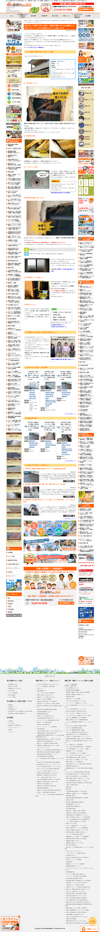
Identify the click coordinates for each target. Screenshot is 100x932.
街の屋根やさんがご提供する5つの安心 (23, 16)
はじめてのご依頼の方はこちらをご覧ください (48, 684)
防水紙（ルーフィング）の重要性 (73, 859)
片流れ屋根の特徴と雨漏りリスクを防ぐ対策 (14, 271)
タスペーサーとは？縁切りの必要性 (13, 191)
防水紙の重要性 (12, 318)
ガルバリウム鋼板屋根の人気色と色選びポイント (77, 732)
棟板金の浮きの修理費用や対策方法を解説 (14, 168)
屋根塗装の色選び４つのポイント (84, 407)
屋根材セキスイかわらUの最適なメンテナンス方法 (87, 351)
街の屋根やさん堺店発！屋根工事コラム (17, 713)
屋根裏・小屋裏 (12, 282)
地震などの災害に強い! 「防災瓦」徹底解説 (86, 399)
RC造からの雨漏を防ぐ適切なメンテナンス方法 (77, 830)
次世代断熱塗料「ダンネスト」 (84, 410)
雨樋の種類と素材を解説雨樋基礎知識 (14, 417)
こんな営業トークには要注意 (86, 461)
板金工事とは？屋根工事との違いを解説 (14, 164)
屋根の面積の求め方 (13, 260)
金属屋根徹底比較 (70, 872)
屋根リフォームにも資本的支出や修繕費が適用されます (50, 749)
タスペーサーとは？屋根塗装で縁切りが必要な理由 (78, 772)
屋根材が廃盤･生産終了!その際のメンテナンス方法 (77, 778)
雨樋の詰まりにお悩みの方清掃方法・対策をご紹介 (87, 525)
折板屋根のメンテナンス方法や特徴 (74, 751)
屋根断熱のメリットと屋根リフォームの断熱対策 (14, 413)
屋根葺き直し (88, 125)
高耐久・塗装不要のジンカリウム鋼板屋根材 (14, 376)
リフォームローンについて (43, 747)
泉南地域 (10, 612)
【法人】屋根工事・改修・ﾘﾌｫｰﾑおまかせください (87, 547)
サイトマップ (11, 576)
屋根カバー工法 (89, 99)
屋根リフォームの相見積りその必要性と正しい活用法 (87, 442)
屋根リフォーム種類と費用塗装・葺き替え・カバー (87, 317)
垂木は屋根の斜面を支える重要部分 (45, 756)
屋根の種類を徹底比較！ (83, 313)
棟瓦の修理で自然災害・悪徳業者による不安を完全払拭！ (79, 782)
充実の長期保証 (11, 695)
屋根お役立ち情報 (84, 372)
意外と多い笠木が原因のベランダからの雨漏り (14, 183)
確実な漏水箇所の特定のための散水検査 (61, 192)
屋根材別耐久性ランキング (12, 333)
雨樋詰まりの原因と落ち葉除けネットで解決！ (87, 529)
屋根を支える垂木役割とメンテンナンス (14, 384)
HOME (25, 20)
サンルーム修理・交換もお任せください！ (86, 513)
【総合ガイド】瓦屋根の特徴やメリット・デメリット (78, 736)
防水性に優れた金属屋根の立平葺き (74, 878)
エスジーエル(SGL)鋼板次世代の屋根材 (14, 368)
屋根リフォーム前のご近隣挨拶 (44, 699)
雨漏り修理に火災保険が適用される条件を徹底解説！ (78, 923)
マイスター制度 (11, 697)
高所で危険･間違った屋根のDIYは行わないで (76, 832)
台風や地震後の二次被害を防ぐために (86, 387)
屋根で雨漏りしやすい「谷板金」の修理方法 (14, 301)
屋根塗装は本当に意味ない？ (12, 156)
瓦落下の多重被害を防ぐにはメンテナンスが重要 (86, 380)
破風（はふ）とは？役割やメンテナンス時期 (14, 429)
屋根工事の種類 (85, 87)
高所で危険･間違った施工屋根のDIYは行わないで (14, 380)
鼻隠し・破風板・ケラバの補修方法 (14, 175)
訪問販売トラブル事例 (86, 465)
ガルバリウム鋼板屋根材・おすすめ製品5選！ (76, 717)
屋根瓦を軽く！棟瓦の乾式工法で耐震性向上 (86, 391)
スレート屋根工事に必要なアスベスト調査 (76, 821)
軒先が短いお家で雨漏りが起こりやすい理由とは (14, 308)
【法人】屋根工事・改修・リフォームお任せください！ (50, 731)
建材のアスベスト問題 (14, 316)
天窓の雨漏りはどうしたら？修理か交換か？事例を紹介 (79, 763)
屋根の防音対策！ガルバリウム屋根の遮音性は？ (87, 277)
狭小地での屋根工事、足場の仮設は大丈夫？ (76, 711)
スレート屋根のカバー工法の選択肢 (87, 320)
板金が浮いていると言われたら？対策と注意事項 (87, 472)
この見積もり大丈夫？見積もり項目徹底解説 (86, 454)
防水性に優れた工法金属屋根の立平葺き (13, 249)
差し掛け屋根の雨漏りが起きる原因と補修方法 (14, 279)
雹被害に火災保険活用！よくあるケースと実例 (86, 426)
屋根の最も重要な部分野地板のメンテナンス (14, 322)
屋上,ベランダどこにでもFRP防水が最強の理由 (14, 208)
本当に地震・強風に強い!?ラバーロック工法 (76, 895)
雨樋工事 (87, 112)
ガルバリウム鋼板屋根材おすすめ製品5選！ (86, 265)
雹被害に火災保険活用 (71, 918)
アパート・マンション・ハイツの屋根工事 (47, 726)
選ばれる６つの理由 (12, 686)
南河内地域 (11, 601)
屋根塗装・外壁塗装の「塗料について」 (75, 694)
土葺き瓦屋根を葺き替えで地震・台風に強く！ (14, 228)
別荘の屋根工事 (84, 543)
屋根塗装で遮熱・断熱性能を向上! (86, 414)
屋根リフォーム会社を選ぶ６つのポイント (87, 369)
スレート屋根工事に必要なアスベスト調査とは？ (14, 421)
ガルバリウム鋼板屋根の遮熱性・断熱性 (86, 258)
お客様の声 (44, 16)
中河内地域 (11, 609)
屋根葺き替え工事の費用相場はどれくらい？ (86, 297)
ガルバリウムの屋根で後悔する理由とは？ (14, 364)
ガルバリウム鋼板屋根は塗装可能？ (86, 254)
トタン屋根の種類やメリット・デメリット (86, 332)
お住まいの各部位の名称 (14, 148)
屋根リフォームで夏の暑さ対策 (44, 722)
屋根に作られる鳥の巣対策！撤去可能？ (86, 532)
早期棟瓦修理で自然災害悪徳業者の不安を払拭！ (14, 232)
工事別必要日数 (84, 365)
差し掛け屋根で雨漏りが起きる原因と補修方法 (77, 900)
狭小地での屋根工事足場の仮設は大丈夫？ (86, 358)
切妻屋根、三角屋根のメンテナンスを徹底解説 (14, 275)
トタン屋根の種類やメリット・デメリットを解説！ (78, 748)
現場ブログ (31, 20)
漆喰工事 (87, 106)
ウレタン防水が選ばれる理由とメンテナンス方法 (14, 196)
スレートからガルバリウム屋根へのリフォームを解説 (87, 246)
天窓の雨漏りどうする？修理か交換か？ (14, 405)
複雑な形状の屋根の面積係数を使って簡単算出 (14, 264)
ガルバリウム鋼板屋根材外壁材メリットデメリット (87, 273)
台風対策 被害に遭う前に (43, 713)
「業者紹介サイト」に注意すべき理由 (86, 488)
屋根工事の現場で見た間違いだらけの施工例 (86, 403)
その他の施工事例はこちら (70, 413)
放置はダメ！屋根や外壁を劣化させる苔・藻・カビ (78, 889)
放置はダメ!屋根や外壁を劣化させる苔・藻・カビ (14, 341)
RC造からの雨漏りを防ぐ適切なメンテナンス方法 (14, 392)
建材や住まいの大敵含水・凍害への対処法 (14, 290)
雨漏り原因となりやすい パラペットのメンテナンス (49, 764)
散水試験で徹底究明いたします (44, 711)
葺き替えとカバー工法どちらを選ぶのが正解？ (86, 309)
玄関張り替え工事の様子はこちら (59, 326)
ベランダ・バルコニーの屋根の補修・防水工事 (48, 720)
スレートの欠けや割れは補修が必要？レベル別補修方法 (79, 746)
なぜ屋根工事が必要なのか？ (86, 286)
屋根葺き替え (88, 93)
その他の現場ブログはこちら (69, 518)
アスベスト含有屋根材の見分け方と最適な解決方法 (78, 819)
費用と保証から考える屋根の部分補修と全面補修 (48, 752)
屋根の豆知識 (11, 325)
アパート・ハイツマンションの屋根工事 (86, 539)
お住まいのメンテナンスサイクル (73, 851)
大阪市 (9, 606)
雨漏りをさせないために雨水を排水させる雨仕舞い (78, 902)
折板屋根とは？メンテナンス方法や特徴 (86, 336)
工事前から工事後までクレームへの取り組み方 (86, 450)
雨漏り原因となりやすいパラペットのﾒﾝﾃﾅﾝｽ (14, 204)
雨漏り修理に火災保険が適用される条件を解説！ (86, 422)
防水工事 (87, 118)
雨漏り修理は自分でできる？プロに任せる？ (14, 160)
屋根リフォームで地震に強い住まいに (46, 716)
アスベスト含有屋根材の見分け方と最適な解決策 (14, 312)
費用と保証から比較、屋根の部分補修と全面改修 (87, 301)
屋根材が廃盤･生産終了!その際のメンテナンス (14, 345)
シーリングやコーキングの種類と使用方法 (14, 245)
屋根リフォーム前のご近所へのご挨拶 (85, 446)
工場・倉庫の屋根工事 (86, 536)
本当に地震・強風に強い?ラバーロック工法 (15, 257)
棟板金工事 (88, 131)
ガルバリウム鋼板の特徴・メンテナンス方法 (76, 825)
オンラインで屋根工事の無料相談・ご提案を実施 (86, 439)
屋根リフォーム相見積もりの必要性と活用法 (47, 743)
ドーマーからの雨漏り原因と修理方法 (14, 400)
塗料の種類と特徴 (85, 565)
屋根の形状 (11, 267)
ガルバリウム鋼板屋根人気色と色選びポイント (86, 262)
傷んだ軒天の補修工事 (71, 845)
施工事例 (33, 16)
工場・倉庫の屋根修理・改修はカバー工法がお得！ (87, 517)
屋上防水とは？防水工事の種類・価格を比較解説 (14, 212)
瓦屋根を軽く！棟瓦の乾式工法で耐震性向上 (76, 812)
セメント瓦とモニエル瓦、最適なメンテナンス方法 (78, 755)
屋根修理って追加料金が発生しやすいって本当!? (86, 476)
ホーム (11, 16)
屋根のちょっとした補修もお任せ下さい (46, 697)
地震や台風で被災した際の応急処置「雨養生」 (14, 253)
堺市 (9, 598)
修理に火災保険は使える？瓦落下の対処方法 (87, 384)
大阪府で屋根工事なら (14, 564)
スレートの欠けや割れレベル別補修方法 (86, 324)
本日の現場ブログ (12, 709)
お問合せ (10, 572)
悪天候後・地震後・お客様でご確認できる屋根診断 (78, 692)
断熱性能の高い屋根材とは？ (12, 409)
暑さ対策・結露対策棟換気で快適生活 (75, 802)
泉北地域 (10, 603)
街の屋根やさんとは (12, 684)
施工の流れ (55, 16)
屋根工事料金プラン (41, 690)
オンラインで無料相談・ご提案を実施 (46, 686)
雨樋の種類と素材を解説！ (43, 788)
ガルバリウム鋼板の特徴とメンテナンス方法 (14, 372)
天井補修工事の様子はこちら (58, 324)
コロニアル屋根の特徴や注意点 (84, 328)
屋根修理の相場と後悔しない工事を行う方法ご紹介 (49, 739)
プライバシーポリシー (14, 568)
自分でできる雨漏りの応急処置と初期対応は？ (86, 418)
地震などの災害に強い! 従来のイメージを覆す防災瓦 (78, 817)
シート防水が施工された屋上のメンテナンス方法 (14, 200)
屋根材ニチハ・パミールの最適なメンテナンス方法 (87, 347)
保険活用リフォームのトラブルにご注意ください (87, 484)
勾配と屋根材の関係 (13, 293)
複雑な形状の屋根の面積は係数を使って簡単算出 (77, 797)
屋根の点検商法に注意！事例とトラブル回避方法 (86, 469)
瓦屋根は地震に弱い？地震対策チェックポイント (87, 395)
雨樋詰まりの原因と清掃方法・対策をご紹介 (47, 781)
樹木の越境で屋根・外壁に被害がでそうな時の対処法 (87, 480)
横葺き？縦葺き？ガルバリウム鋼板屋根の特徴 (87, 269)
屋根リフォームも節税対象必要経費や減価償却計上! (87, 550)
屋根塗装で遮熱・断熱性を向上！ (73, 806)
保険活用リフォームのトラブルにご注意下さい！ (77, 882)
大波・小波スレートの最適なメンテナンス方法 (14, 236)
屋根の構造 (11, 171)
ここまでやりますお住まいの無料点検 (77, 16)
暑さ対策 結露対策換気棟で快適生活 (13, 286)
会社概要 (88, 16)
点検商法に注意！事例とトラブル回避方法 (47, 701)
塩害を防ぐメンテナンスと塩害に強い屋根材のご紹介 (78, 887)
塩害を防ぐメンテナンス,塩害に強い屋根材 (14, 337)
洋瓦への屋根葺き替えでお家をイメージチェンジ (14, 349)
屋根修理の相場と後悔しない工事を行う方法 (86, 294)
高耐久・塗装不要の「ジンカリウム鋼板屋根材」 (77, 827)
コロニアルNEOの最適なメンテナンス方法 (86, 355)
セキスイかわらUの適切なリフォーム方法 (75, 700)
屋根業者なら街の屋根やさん (15, 725)
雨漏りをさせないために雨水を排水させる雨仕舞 (14, 297)
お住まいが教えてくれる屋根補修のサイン (86, 305)
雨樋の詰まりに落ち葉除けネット (45, 783)
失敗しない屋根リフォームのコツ (86, 290)
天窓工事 (87, 144)
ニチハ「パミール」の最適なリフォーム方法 (76, 703)
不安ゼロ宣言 (11, 690)
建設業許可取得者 (12, 560)
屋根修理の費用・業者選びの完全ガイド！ (14, 152)
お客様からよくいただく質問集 (73, 698)
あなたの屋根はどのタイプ (72, 688)
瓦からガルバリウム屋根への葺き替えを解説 (86, 250)
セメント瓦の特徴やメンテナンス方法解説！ (14, 220)
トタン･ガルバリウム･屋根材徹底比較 (14, 359)
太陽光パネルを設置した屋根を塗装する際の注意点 (49, 790)
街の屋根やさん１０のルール (15, 688)
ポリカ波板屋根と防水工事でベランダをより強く (87, 521)
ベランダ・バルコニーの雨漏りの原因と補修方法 (14, 216)
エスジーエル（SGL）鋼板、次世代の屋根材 (76, 876)
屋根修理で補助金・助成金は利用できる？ (86, 429)
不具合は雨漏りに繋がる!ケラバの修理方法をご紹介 (78, 774)
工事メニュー (66, 16)
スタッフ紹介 (11, 556)
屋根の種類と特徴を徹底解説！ (13, 145)
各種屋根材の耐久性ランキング (73, 866)
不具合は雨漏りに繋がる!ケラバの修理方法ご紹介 (14, 179)
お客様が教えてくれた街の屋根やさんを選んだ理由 (20, 711)
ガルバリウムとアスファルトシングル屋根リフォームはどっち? (15, 354)
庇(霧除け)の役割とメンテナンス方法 (13, 241)
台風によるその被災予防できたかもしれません (87, 376)
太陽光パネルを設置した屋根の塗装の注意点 (86, 339)
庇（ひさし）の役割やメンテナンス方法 (14, 396)
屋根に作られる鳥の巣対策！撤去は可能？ (47, 785)
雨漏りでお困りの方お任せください (45, 695)
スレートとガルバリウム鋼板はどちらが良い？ (86, 243)
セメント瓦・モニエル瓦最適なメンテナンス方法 (14, 224)
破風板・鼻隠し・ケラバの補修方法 (74, 761)
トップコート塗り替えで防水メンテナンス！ (14, 425)
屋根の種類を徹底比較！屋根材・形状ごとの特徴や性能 (79, 738)
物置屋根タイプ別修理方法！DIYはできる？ (86, 510)
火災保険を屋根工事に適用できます (45, 718)
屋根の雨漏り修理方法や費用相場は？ (14, 388)
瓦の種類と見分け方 (13, 304)
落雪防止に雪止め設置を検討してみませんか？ (48, 773)
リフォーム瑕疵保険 (12, 692)
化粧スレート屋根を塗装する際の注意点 (85, 343)
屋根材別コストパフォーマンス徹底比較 (14, 329)
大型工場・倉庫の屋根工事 (43, 724)
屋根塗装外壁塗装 (87, 138)
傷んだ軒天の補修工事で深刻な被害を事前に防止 (14, 187)
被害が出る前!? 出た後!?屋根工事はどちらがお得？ (87, 458)
